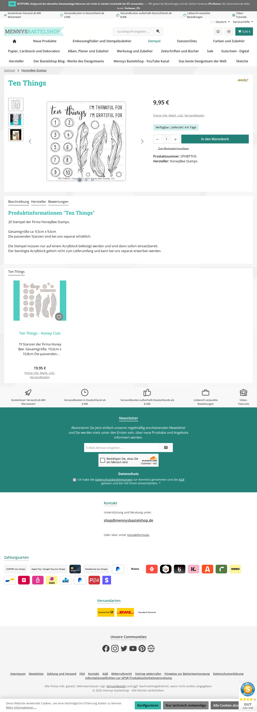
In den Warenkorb (215, 139)
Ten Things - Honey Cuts (40, 333)
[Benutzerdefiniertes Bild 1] (106, 612)
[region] (76, 141)
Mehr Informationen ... (21, 707)
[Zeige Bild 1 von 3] (79, 179)
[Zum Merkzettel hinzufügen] (59, 317)
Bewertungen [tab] (58, 201)
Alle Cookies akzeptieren (232, 705)
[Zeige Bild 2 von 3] (86, 179)
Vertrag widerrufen (148, 674)
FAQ (82, 674)
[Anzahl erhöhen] (175, 139)
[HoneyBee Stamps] (243, 84)
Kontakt (93, 674)
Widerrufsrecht (121, 674)
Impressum (17, 674)
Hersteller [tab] (38, 201)
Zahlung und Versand (61, 674)
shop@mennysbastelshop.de (128, 520)
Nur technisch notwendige (186, 705)
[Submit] (166, 447)
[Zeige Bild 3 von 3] (92, 179)
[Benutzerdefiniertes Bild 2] (125, 612)
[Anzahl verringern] (157, 139)
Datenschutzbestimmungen (114, 479)
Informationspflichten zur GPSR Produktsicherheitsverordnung (128, 678)
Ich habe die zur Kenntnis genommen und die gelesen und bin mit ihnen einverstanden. (131, 481)
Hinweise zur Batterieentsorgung (187, 674)
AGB (181, 479)
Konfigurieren (147, 705)
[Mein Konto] (228, 31)
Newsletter (36, 674)
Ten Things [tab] (16, 271)
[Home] (14, 41)
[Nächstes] (142, 141)
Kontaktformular (138, 535)
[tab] (18, 201)
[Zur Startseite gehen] (34, 31)
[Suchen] (158, 32)
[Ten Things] (86, 141)
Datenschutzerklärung (228, 674)
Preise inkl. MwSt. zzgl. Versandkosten (178, 115)
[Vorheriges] (30, 141)
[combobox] (133, 32)
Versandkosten (116, 686)
